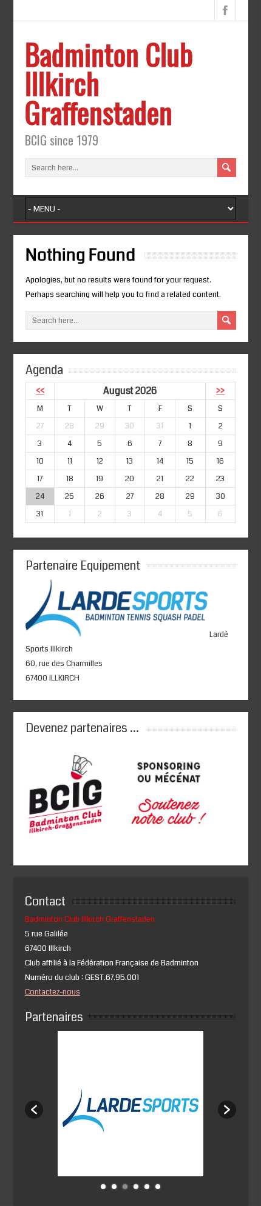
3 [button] (125, 1186)
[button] (34, 1110)
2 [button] (114, 1186)
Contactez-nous (52, 992)
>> (220, 391)
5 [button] (147, 1186)
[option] (130, 1103)
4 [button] (136, 1186)
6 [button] (157, 1186)
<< (40, 391)
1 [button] (103, 1186)
